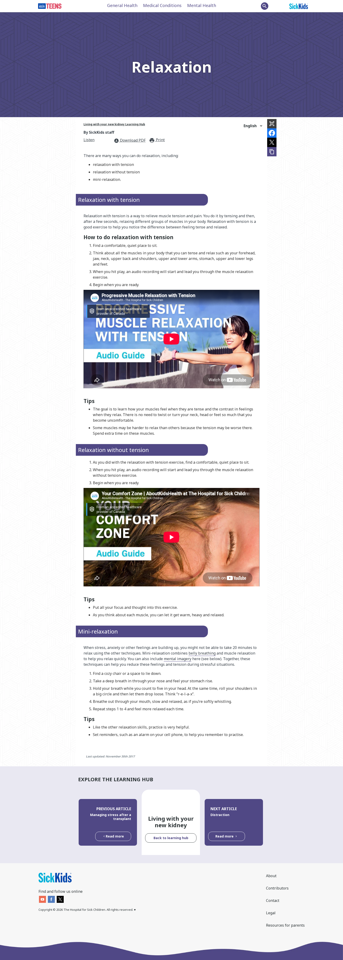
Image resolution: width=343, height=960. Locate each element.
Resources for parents (285, 925)
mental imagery (177, 658)
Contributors (277, 888)
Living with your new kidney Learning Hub (114, 124)
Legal (271, 912)
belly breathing (202, 653)
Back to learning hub (171, 838)
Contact (272, 900)
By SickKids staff (99, 132)
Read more (115, 836)
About (271, 875)
